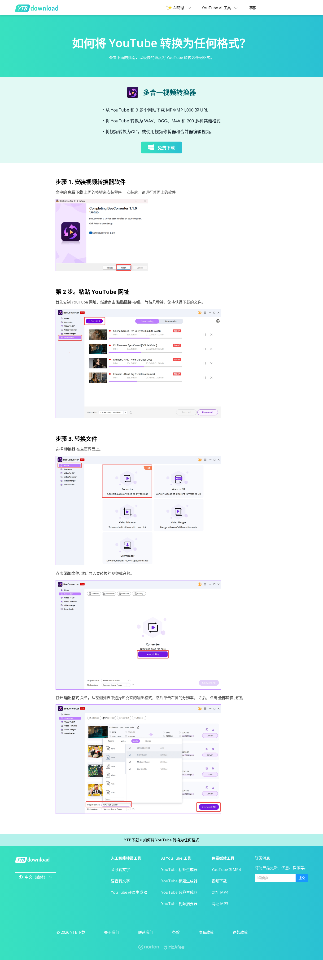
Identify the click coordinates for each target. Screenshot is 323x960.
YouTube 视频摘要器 (179, 903)
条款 (176, 932)
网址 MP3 (220, 903)
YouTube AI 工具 (217, 7)
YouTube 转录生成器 (129, 892)
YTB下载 (131, 840)
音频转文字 (120, 869)
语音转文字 (120, 881)
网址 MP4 (220, 892)
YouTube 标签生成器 (179, 869)
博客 (252, 7)
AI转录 (179, 7)
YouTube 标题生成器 (179, 881)
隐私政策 (206, 932)
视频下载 (219, 881)
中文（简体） (36, 877)
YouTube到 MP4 (226, 869)
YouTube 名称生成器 (179, 892)
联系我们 (145, 932)
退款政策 (240, 932)
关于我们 (111, 932)
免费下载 (166, 148)
